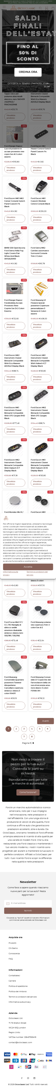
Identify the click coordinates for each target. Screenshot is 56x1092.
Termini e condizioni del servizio (23, 997)
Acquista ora (15, 937)
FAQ (11, 959)
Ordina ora (28, 72)
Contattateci (14, 975)
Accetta (28, 567)
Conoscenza (14, 953)
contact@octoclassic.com (20, 1042)
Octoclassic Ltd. (22, 1084)
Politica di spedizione (18, 986)
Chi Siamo (13, 948)
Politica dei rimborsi (18, 991)
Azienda (13, 1013)
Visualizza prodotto (11, 116)
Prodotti (12, 943)
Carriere (12, 981)
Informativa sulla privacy (20, 1002)
